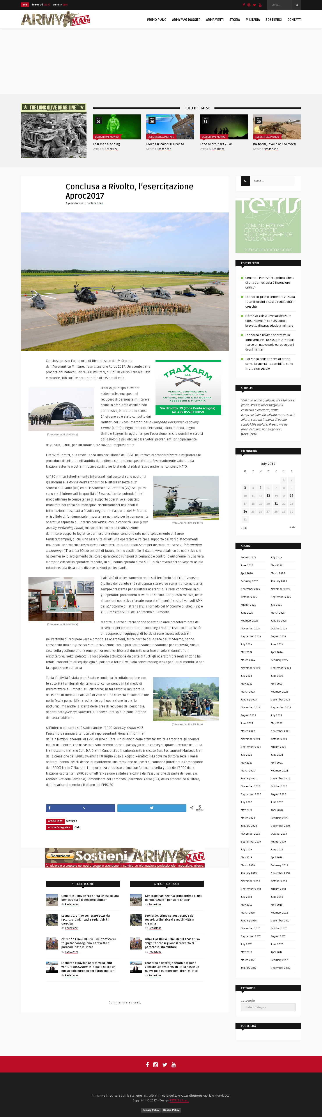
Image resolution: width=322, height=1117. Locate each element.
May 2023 (246, 684)
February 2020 (279, 818)
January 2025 (279, 620)
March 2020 (248, 818)
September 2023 (281, 668)
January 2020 (249, 826)
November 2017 (250, 928)
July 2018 (246, 897)
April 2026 (247, 573)
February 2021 (279, 770)
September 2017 (251, 936)
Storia (234, 20)
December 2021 (280, 731)
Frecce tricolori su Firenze (112, 144)
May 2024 (246, 652)
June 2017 (277, 944)
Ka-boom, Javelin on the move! (221, 144)
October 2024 (279, 628)
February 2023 (279, 691)
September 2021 (251, 747)
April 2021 (277, 762)
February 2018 (279, 912)
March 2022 (248, 731)
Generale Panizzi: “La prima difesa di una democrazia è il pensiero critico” (269, 282)
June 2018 (277, 897)
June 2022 (247, 723)
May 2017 (246, 952)
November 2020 (250, 786)
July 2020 (246, 802)
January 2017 (249, 968)
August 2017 (278, 936)
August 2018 (278, 889)
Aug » (292, 527)
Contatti (294, 20)
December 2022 (280, 699)
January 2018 (249, 920)
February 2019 (279, 865)
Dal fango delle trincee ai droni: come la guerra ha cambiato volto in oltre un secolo (269, 364)
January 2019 (249, 873)
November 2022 (250, 707)
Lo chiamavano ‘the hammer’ (274, 144)
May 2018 (246, 905)
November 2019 (250, 834)
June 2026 (247, 565)
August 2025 (248, 605)
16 (291, 496)
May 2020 (247, 810)
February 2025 (249, 620)
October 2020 (279, 786)
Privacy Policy (151, 1110)
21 (276, 504)
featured (41, 4)
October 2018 (279, 881)
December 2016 (280, 968)
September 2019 (251, 841)
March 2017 (248, 960)
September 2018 (251, 889)
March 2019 (248, 865)
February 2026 (249, 581)
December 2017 (280, 920)
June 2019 (277, 849)
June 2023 (277, 676)
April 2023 (277, 684)
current (60, 4)
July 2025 (276, 605)
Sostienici (273, 20)
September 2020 (251, 794)
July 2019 (246, 849)
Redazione (111, 149)
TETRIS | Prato (179, 1100)
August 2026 (248, 557)
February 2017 (279, 960)
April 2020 (277, 810)
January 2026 (279, 581)
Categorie (248, 1001)
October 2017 (279, 928)
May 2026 (277, 565)
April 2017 (276, 952)
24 (245, 511)
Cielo (77, 827)
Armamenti (215, 20)
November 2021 (250, 739)
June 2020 (277, 802)
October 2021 (279, 739)
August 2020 (278, 794)
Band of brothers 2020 (162, 144)
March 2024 (248, 660)
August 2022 (248, 715)
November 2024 (250, 628)
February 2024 (279, 660)
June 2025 (247, 613)
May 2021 (246, 762)
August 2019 (278, 841)
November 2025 (280, 589)
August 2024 (278, 636)
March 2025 (278, 613)
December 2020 (280, 778)
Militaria (253, 20)
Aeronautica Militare (107, 137)
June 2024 (277, 644)
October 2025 (249, 597)
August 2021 (278, 747)
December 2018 (280, 873)
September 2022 (281, 707)
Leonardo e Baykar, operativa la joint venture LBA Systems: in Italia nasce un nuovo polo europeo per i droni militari (88, 967)
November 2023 (250, 668)
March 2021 (248, 770)
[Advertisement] (161, 61)
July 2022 (276, 715)
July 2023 (246, 676)
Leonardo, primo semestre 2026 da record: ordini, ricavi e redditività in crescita (85, 919)
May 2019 (246, 857)
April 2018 (277, 905)
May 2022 (277, 723)
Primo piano (156, 20)
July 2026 (276, 557)
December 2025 (250, 589)
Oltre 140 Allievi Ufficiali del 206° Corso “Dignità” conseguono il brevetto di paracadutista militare (88, 943)
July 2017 (246, 944)
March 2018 (248, 912)
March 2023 (248, 691)
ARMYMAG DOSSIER (186, 20)
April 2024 (277, 652)
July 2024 (246, 644)
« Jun (244, 528)
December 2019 (280, 826)
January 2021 (249, 778)
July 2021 (246, 755)
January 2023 (249, 699)
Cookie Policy (171, 1110)
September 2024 (251, 636)
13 (268, 496)
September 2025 (281, 597)
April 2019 (277, 857)
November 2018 (250, 881)
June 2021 (277, 755)
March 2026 (278, 573)
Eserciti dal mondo (160, 137)
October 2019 (279, 834)
